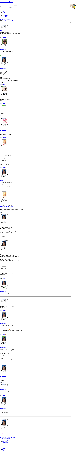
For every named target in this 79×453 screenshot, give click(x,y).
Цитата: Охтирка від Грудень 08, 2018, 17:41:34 (7, 326)
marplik (4, 137)
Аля (4, 55)
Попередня (5, 20)
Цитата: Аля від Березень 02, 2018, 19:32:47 (7, 206)
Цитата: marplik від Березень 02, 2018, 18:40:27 (7, 183)
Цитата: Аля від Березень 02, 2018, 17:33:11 (7, 153)
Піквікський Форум (6, 2)
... (8, 20)
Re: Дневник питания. (3, 30)
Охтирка (4, 103)
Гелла (4, 84)
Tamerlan (4, 37)
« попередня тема (3, 19)
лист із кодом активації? (9, 4)
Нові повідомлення (14, 437)
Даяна (4, 115)
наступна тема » (8, 19)
